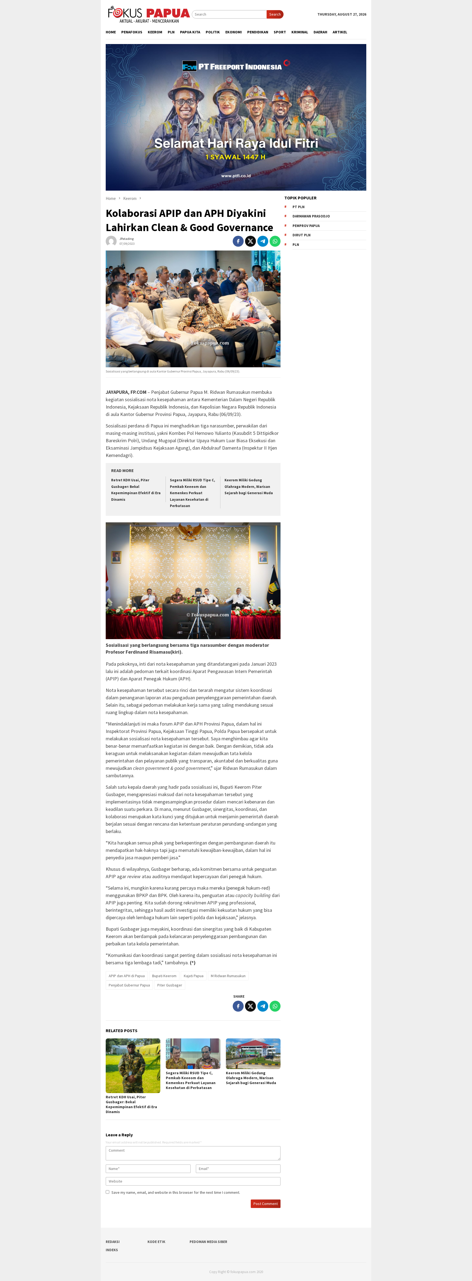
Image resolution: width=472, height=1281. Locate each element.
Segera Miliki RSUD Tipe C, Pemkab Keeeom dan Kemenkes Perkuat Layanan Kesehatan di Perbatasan (192, 493)
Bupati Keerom (164, 975)
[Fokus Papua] (149, 13)
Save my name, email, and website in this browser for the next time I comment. (175, 1192)
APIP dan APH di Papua (127, 975)
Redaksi (113, 1241)
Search (275, 14)
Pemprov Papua (306, 225)
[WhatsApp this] (275, 241)
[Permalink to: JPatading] (111, 240)
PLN (296, 244)
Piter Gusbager (169, 985)
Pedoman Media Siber (208, 1241)
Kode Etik (156, 1241)
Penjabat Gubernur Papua (129, 985)
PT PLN (299, 207)
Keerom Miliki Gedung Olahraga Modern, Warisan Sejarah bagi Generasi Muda (249, 486)
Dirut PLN (302, 235)
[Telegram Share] (262, 241)
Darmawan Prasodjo (311, 216)
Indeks (112, 1250)
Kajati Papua (193, 975)
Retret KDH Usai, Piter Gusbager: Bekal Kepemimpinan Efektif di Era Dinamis (131, 1104)
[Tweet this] (250, 241)
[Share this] (238, 241)
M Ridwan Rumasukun (228, 975)
